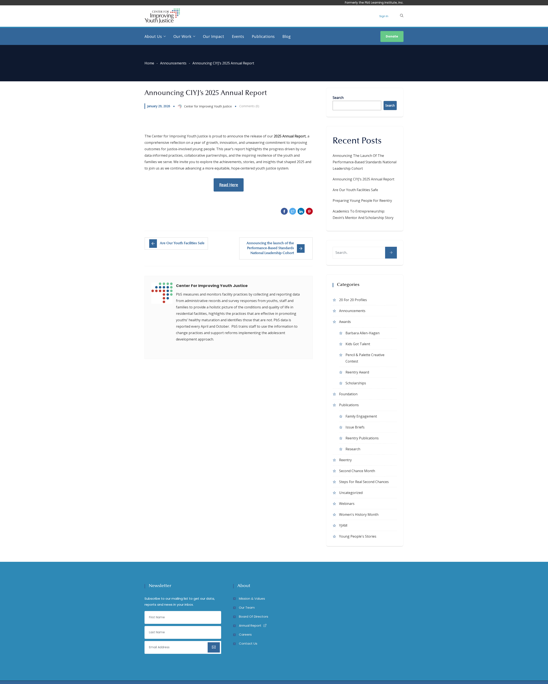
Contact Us (248, 643)
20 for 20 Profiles (353, 299)
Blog (286, 36)
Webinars (346, 503)
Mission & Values (252, 598)
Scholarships (355, 383)
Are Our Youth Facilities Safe (355, 189)
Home (149, 63)
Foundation (348, 394)
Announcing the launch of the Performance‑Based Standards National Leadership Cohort (364, 162)
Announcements (173, 63)
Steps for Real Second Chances (364, 481)
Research (352, 449)
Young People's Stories (357, 536)
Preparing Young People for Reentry (362, 200)
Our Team (247, 607)
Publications (263, 36)
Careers (245, 634)
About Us (153, 36)
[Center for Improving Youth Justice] (162, 16)
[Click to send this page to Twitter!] (292, 211)
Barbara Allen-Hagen (362, 333)
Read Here (228, 184)
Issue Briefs (355, 427)
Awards (345, 321)
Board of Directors (253, 616)
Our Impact (213, 36)
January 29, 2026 (158, 106)
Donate (392, 36)
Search (338, 97)
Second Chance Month (357, 470)
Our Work (182, 36)
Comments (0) (249, 106)
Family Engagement (361, 416)
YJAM (343, 525)
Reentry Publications (362, 438)
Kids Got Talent (357, 344)
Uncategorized (351, 492)
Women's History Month (358, 514)
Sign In (383, 16)
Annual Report (250, 625)
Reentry (345, 460)
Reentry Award (357, 372)
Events (238, 36)
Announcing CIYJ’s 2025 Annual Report (363, 179)
